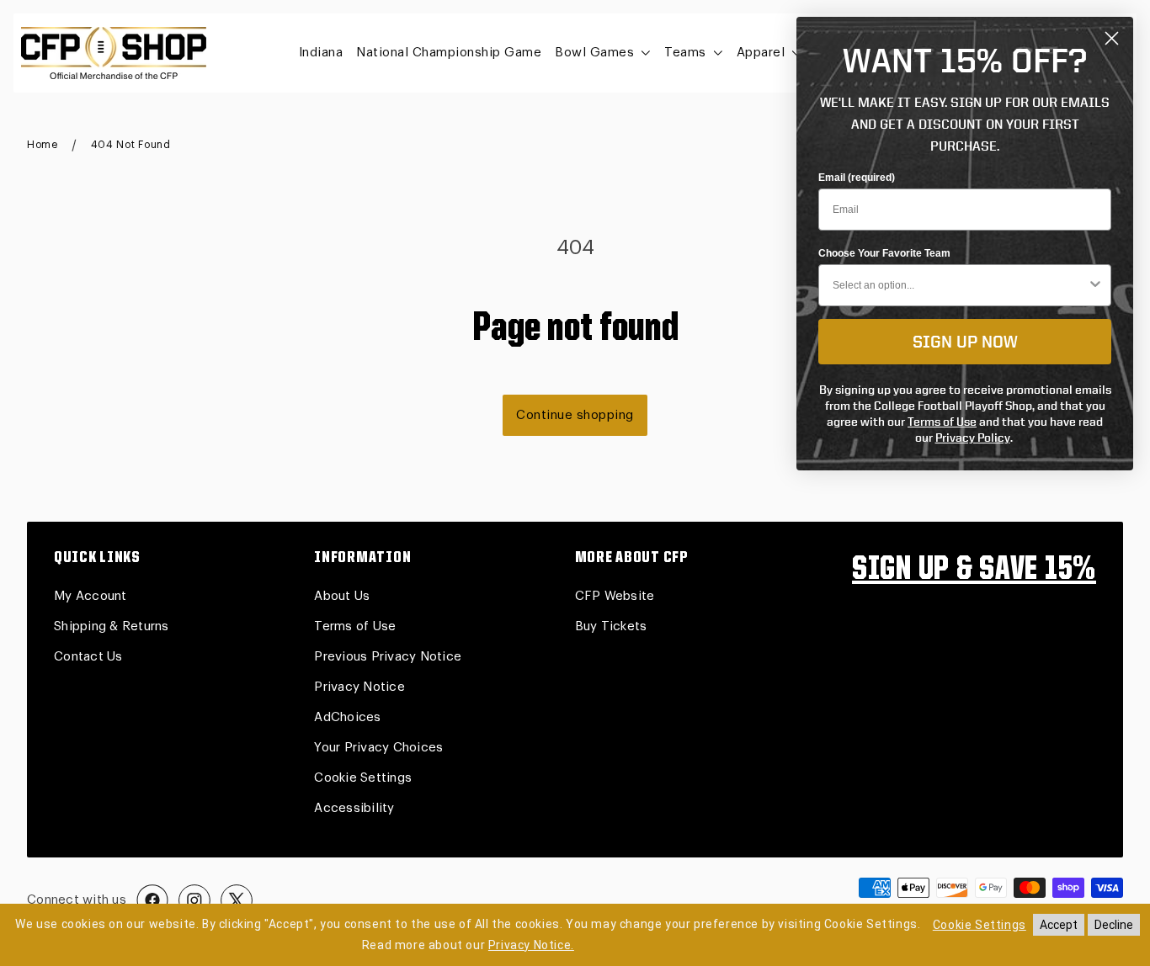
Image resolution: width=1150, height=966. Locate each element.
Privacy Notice (359, 687)
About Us (342, 596)
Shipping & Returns (111, 626)
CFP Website (615, 596)
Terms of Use (355, 626)
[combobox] (960, 285)
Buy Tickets (611, 626)
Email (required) (856, 177)
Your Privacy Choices (378, 747)
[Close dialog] (1111, 38)
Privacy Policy (972, 437)
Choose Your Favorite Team (884, 253)
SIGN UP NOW (965, 341)
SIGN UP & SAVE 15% (974, 570)
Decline (1113, 925)
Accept (1059, 925)
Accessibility (354, 808)
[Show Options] (1095, 285)
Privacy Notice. (531, 945)
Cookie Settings (363, 778)
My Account (90, 596)
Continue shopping (575, 415)
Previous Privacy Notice (387, 656)
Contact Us (88, 656)
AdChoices (347, 717)
